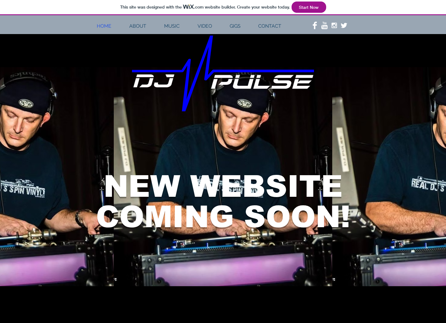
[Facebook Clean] (315, 25)
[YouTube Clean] (324, 25)
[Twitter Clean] (344, 25)
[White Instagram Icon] (334, 25)
